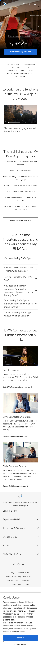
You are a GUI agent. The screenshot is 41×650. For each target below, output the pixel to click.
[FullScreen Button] (35, 122)
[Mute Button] (32, 122)
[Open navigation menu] (35, 4)
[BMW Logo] (5, 4)
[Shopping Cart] (29, 4)
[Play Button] (6, 122)
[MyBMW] (24, 4)
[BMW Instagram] (18, 564)
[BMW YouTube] (23, 564)
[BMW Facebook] (13, 564)
